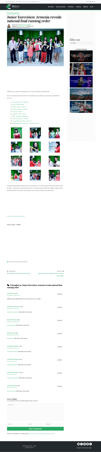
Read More (81, 59)
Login (89, 447)
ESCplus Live (19, 1)
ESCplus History (35, 1)
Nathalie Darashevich (13, 306)
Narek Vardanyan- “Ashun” (19, 109)
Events (10, 261)
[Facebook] (87, 1)
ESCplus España (11, 1)
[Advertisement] (35, 79)
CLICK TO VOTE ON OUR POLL (16, 216)
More (91, 6)
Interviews (71, 6)
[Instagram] (89, 1)
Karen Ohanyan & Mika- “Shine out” (22, 121)
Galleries (85, 6)
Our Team (85, 447)
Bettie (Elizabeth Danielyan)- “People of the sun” (25, 123)
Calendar (78, 6)
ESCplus (26, 446)
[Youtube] (78, 444)
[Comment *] (35, 420)
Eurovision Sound (27, 1)
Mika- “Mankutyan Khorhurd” (20, 116)
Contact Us (79, 447)
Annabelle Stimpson (13, 346)
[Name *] (16, 424)
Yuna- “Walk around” (18, 104)
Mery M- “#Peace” (17, 111)
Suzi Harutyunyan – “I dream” (20, 118)
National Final (24, 261)
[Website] (54, 424)
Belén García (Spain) (25, 25)
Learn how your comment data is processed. (42, 433)
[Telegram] (93, 1)
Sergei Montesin (12, 319)
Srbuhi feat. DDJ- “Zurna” (19, 114)
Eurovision (51, 6)
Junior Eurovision (61, 6)
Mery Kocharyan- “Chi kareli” (20, 102)
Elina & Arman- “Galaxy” (19, 107)
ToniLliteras (11, 293)
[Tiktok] (90, 444)
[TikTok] (94, 1)
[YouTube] (91, 1)
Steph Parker (11, 333)
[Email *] (35, 424)
